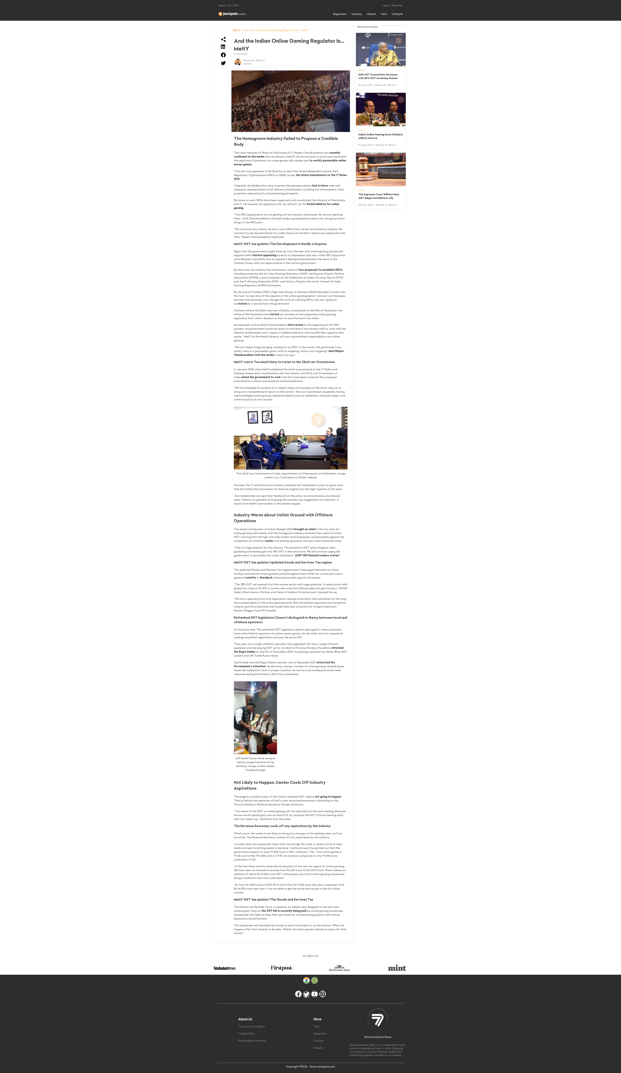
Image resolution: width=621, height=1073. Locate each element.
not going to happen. (328, 796)
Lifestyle (397, 14)
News (236, 30)
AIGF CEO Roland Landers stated (317, 555)
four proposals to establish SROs (320, 269)
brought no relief (305, 529)
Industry (357, 14)
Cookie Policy (246, 1033)
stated (242, 303)
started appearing (264, 255)
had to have (320, 185)
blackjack (266, 577)
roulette (250, 577)
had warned (295, 324)
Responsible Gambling (252, 1040)
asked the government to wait (261, 377)
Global (371, 14)
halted (274, 314)
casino (268, 540)
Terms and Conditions (251, 1026)
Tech (384, 14)
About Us (245, 1019)
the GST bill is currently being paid (283, 910)
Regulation (340, 14)
